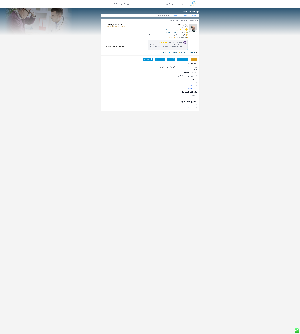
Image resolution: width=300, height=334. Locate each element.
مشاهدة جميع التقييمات (159, 48)
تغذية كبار (192, 85)
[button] (162, 3)
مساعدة (116, 4)
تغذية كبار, (174, 32)
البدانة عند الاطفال (190, 108)
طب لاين (174, 4)
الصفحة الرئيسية (183, 4)
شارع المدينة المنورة (175, 16)
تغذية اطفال (168, 32)
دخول (128, 4)
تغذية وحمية (185, 16)
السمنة (193, 105)
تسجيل (123, 4)
